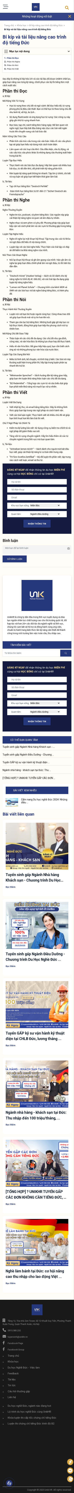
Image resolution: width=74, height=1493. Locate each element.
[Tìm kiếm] (66, 8)
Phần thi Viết (13, 69)
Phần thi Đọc (13, 58)
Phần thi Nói (12, 65)
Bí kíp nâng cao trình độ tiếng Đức (46, 25)
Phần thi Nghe (13, 61)
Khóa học (21, 25)
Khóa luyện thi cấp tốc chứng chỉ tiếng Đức (32, 1417)
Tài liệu (11, 1379)
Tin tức (12, 1385)
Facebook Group (16, 1349)
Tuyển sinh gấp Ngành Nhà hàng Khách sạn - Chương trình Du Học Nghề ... (33, 880)
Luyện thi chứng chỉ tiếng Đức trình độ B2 (31, 1423)
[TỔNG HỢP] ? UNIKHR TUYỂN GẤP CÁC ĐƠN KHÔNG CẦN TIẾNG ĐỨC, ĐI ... (36, 1197)
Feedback (13, 1373)
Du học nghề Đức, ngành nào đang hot (29, 1405)
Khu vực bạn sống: (20, 505)
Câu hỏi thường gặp (19, 1391)
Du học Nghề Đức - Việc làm (24, 1367)
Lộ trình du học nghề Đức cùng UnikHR (29, 1411)
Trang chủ (9, 25)
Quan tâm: (16, 514)
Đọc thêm (10, 887)
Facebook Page (15, 1343)
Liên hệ (12, 1397)
